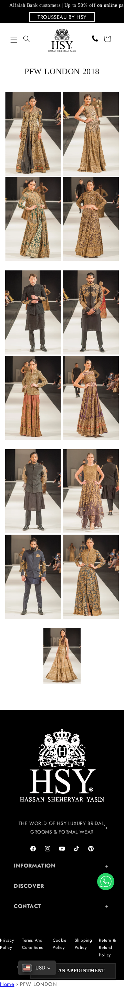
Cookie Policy (59, 944)
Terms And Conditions (32, 944)
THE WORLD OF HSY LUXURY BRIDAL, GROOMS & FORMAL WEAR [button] (62, 827)
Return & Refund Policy (107, 947)
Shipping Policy (83, 944)
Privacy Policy (7, 944)
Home (7, 984)
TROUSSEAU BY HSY (62, 17)
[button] (13, 39)
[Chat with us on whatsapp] (105, 881)
